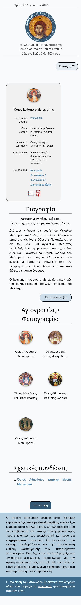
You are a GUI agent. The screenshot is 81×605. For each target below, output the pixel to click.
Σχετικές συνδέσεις (40, 184)
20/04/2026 (36, 118)
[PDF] (38, 193)
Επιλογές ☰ (67, 66)
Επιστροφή (40, 505)
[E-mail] (31, 193)
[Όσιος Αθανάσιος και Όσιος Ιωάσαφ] (26, 379)
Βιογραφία (36, 170)
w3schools (45, 586)
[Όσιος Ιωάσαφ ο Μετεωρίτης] (26, 337)
